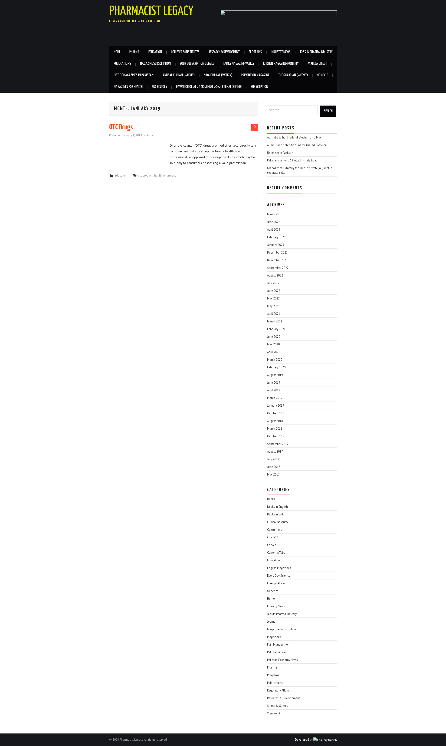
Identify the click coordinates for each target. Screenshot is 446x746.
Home (117, 52)
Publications (122, 63)
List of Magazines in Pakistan (134, 75)
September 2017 (278, 444)
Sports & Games (277, 705)
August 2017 (275, 451)
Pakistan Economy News (282, 660)
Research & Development (224, 52)
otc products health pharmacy (157, 175)
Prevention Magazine (255, 75)
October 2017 (276, 436)
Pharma (134, 52)
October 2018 (276, 413)
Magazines (274, 637)
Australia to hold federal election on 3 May (294, 137)
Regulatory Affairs (278, 690)
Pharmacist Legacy (151, 11)
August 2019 (275, 375)
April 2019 (273, 390)
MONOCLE (322, 75)
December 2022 (277, 252)
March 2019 (274, 398)
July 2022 (273, 283)
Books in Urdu (276, 514)
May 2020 (273, 344)
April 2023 (273, 229)
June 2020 (273, 336)
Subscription (259, 87)
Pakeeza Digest (317, 63)
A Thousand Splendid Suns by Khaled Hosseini (296, 145)
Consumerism (275, 529)
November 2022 (277, 260)
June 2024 (273, 222)
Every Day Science (278, 575)
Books (271, 499)
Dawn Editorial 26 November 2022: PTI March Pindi (209, 87)
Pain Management (278, 644)
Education (155, 52)
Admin (150, 135)
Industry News (281, 52)
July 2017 (273, 459)
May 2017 (273, 474)
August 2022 (275, 275)
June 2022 (273, 291)
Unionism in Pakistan (280, 152)
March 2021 (274, 321)
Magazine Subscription (155, 63)
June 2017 (273, 467)
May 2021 (273, 306)
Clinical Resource (278, 522)
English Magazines (279, 568)
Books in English (277, 506)
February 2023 (276, 237)
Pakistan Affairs (276, 652)
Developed (302, 739)
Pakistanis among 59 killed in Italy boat (292, 160)
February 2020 (276, 367)
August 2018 (275, 421)
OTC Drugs (121, 127)
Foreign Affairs (276, 583)
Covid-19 (273, 537)
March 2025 (274, 214)
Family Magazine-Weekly (238, 63)
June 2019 (273, 382)
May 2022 (273, 298)
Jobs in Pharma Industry (316, 52)
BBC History (159, 87)
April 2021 (273, 313)
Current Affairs (276, 552)
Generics (272, 591)
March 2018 (274, 428)
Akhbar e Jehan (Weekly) (179, 75)
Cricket (271, 545)
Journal (271, 621)
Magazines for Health (128, 87)
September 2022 (278, 268)
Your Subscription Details (197, 63)
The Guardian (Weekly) (293, 75)
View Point (273, 713)
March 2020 (274, 359)
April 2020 (273, 352)
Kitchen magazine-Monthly (280, 63)
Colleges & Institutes (185, 52)
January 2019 (275, 405)
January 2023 (275, 245)
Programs (255, 52)
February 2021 (276, 329)
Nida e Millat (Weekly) (218, 75)
